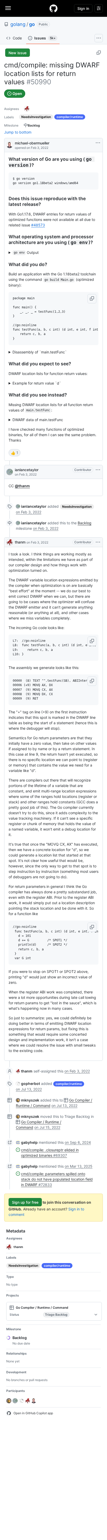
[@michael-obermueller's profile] (9, 144)
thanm (20, 542)
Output (26, 252)
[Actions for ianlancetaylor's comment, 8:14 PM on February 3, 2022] (98, 469)
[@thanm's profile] (9, 542)
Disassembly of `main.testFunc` (39, 352)
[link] (31, 506)
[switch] (15, 452)
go (32, 24)
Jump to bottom (17, 132)
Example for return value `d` (36, 383)
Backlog (84, 523)
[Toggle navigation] (8, 8)
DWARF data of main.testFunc (37, 419)
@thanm (22, 486)
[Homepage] (53, 8)
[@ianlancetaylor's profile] (9, 472)
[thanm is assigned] (26, 108)
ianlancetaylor (26, 470)
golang (17, 24)
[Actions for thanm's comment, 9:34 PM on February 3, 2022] (98, 542)
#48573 (38, 225)
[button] (92, 298)
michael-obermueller (32, 143)
